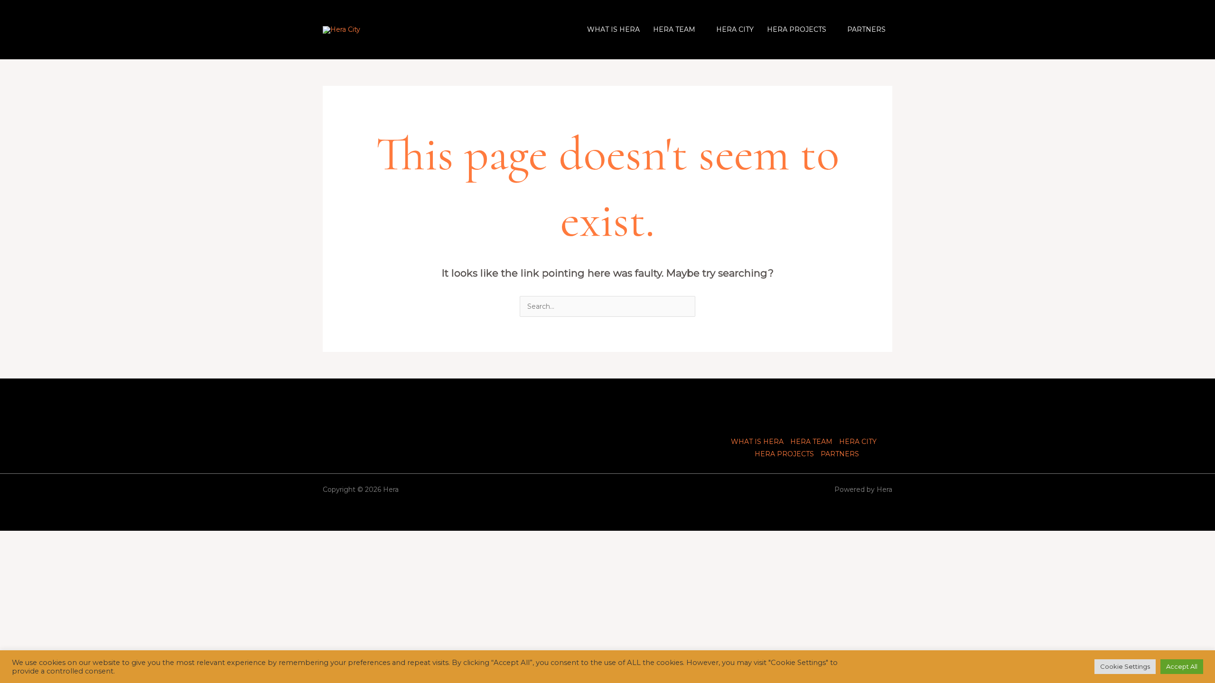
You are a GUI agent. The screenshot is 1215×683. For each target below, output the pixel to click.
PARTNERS (866, 29)
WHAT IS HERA (613, 29)
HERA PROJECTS (796, 29)
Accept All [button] (1181, 666)
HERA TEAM (674, 29)
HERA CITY (735, 29)
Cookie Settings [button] (1125, 666)
